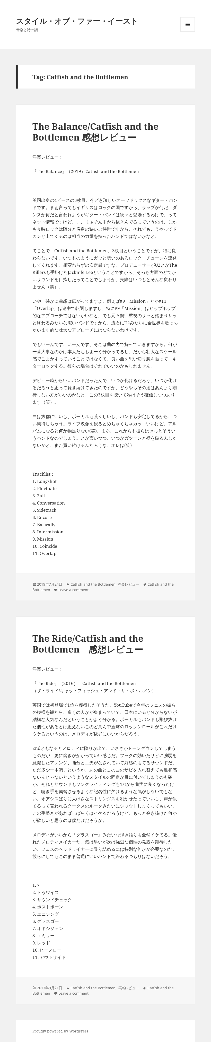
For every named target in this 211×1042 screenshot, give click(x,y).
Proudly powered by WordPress (60, 1031)
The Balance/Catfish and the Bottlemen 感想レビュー (95, 131)
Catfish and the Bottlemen (93, 584)
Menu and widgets (188, 31)
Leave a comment (73, 589)
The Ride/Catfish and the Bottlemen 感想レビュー (87, 643)
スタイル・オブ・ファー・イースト (77, 21)
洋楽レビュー (128, 584)
